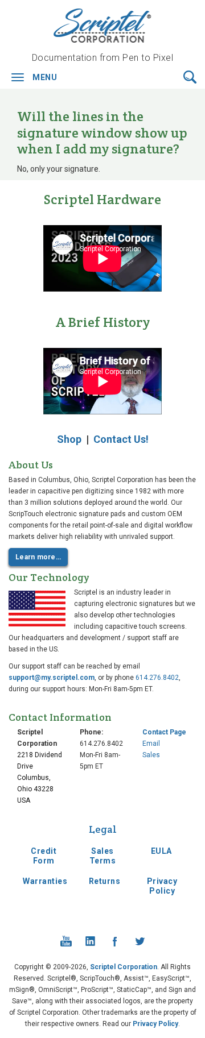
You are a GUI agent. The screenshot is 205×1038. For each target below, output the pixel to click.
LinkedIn (90, 941)
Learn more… (38, 557)
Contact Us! (121, 439)
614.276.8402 (157, 678)
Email (151, 744)
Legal (103, 829)
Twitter (139, 941)
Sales (151, 755)
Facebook (115, 941)
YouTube (66, 941)
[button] (189, 76)
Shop (69, 439)
